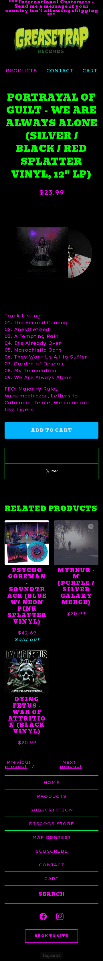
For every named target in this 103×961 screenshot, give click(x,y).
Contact (59, 70)
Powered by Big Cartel (51, 955)
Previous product (18, 764)
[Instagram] (60, 916)
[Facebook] (43, 916)
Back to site (51, 936)
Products (21, 70)
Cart (90, 70)
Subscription (51, 810)
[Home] (51, 40)
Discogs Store (51, 823)
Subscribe (51, 851)
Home (51, 782)
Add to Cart (51, 430)
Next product (71, 764)
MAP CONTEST (51, 837)
